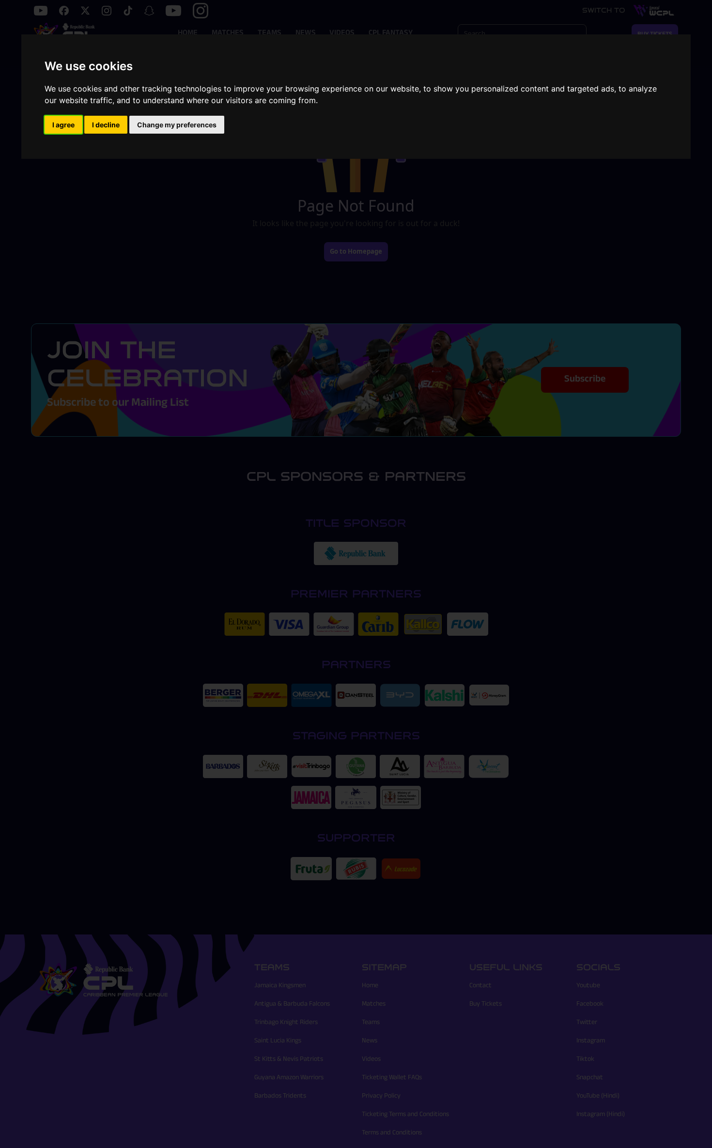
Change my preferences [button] (177, 125)
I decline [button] (106, 125)
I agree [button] (63, 125)
